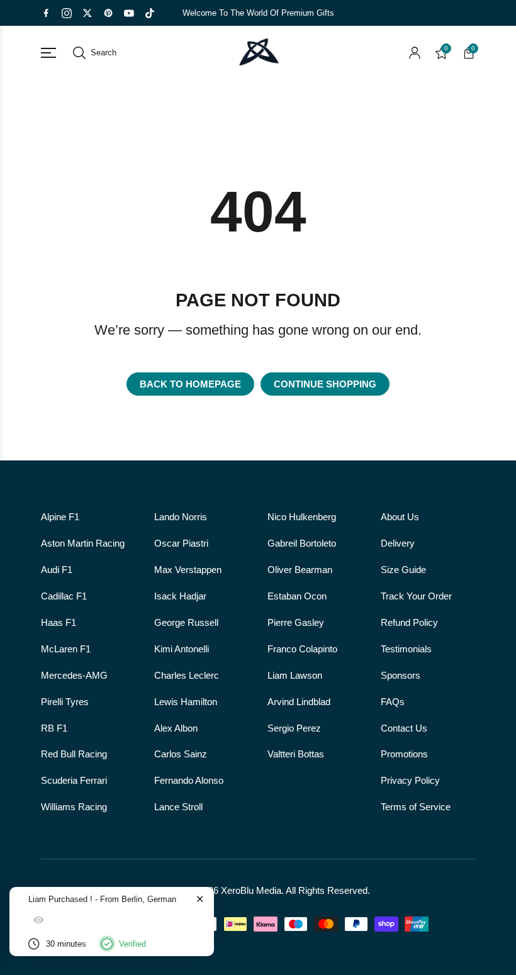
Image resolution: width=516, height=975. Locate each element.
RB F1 (54, 728)
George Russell (186, 623)
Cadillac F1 (64, 596)
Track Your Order (416, 596)
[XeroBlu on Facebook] (46, 13)
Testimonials (406, 649)
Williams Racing (74, 807)
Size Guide (403, 570)
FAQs (393, 702)
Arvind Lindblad (298, 702)
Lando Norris (180, 517)
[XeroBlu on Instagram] (67, 13)
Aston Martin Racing (83, 543)
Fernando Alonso (188, 781)
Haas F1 (58, 623)
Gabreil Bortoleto (301, 543)
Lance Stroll (178, 807)
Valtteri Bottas (295, 754)
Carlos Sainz (180, 754)
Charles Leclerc (186, 676)
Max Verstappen (188, 570)
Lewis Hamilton (185, 702)
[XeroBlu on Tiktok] (150, 13)
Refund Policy (409, 623)
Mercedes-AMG (74, 676)
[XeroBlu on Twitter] (87, 13)
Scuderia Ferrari (74, 781)
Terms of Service (416, 807)
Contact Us (404, 728)
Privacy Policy (410, 781)
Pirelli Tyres (65, 702)
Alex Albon (176, 728)
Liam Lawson (294, 676)
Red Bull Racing (74, 754)
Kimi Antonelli (181, 649)
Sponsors (400, 676)
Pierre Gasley (295, 623)
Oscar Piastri (181, 543)
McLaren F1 (66, 649)
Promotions (404, 754)
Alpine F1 (60, 517)
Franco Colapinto (302, 649)
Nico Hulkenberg (301, 517)
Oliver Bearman (299, 570)
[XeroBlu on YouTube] (129, 13)
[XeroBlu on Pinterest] (108, 13)
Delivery (398, 543)
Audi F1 (56, 570)
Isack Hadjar (180, 596)
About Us (400, 517)
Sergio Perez (294, 728)
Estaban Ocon (297, 596)
